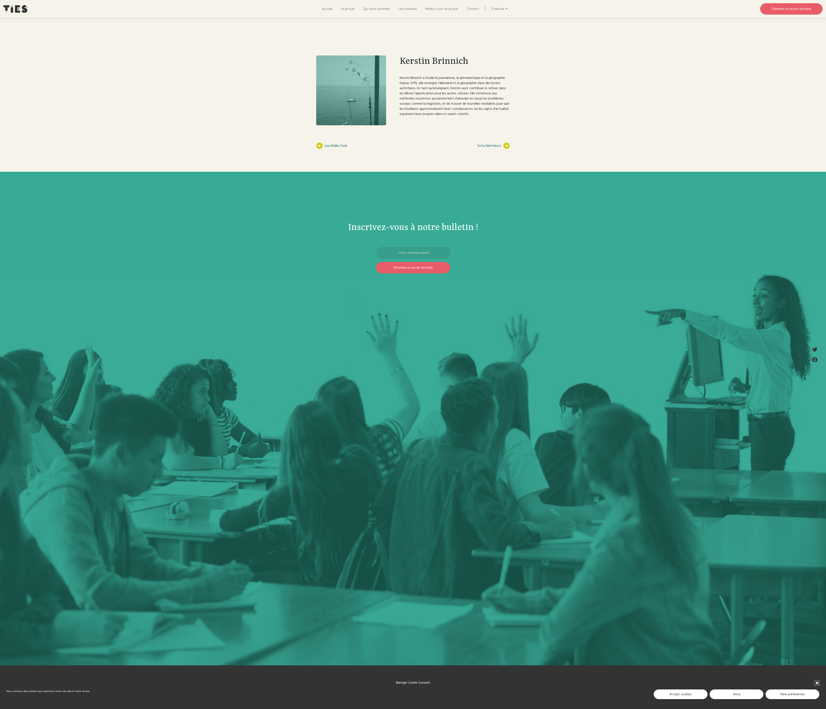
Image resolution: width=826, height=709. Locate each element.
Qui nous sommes (376, 9)
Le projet (348, 9)
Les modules (407, 9)
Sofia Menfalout (489, 145)
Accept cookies (681, 694)
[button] (817, 683)
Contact (473, 9)
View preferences (792, 694)
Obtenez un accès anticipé (791, 9)
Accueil (327, 9)
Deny (736, 694)
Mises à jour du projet (441, 9)
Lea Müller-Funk (336, 145)
